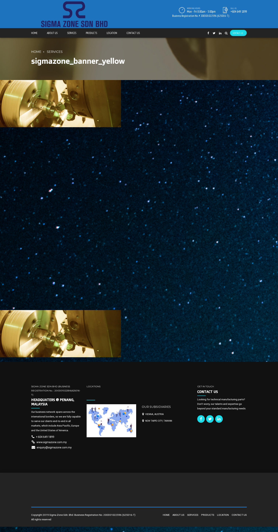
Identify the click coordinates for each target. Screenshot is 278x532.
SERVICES (71, 33)
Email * (35, 236)
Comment (38, 177)
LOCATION (112, 33)
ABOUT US (52, 33)
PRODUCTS (91, 33)
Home (36, 52)
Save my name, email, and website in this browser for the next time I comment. (83, 267)
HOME (34, 33)
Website (36, 251)
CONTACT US (133, 33)
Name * (36, 221)
